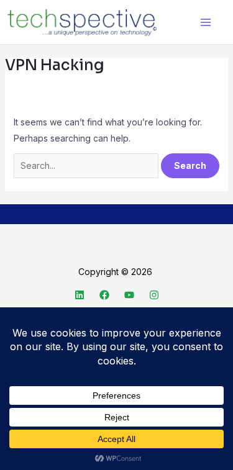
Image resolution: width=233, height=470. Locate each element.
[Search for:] (87, 165)
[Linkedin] (80, 295)
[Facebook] (104, 295)
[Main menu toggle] (205, 22)
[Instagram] (154, 295)
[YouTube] (129, 295)
